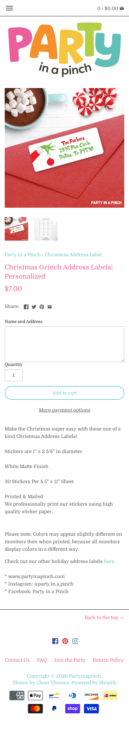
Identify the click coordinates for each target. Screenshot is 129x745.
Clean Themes (52, 682)
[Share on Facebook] (26, 306)
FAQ (42, 660)
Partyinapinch (85, 676)
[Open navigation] (9, 8)
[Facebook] (55, 641)
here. (110, 561)
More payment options (64, 410)
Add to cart (65, 392)
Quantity (14, 364)
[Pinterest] (65, 641)
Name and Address (24, 321)
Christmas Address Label (73, 255)
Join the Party (69, 660)
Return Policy (108, 660)
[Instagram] (75, 641)
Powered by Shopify (94, 682)
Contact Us (18, 660)
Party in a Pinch (23, 255)
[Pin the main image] (41, 306)
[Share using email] (49, 306)
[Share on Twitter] (34, 306)
